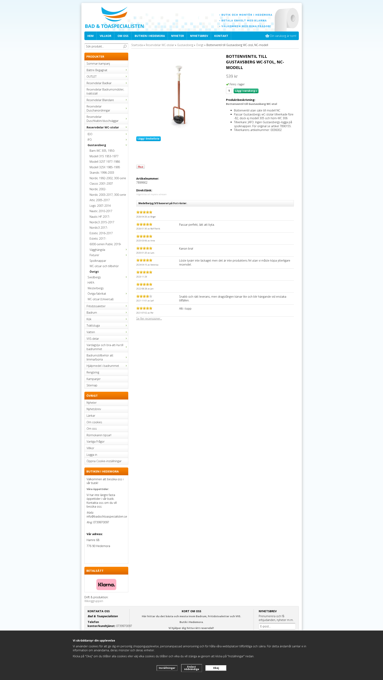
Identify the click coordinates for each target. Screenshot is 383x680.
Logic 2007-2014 (100, 206)
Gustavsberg (97, 145)
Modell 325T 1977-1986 (105, 161)
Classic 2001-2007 (101, 183)
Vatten (91, 332)
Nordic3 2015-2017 (102, 222)
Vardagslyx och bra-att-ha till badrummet (105, 347)
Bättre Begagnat (97, 70)
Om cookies (94, 422)
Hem (90, 36)
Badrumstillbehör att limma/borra (100, 357)
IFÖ (90, 140)
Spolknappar (98, 261)
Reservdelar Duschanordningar (98, 108)
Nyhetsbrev (199, 36)
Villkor (105, 36)
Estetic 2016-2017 (101, 233)
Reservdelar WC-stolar (103, 127)
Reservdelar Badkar (99, 83)
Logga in (92, 455)
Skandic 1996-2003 (102, 172)
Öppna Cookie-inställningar (104, 461)
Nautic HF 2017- (100, 216)
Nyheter (177, 36)
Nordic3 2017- (99, 227)
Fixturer (94, 255)
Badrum (92, 312)
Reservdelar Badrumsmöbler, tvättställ (105, 91)
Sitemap (92, 385)
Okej (216, 668)
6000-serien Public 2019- (105, 244)
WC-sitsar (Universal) (100, 299)
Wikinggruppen (93, 601)
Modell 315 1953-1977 (104, 156)
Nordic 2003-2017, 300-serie (108, 195)
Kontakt (221, 36)
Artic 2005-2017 (100, 200)
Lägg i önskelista (148, 138)
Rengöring (93, 372)
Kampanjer (94, 379)
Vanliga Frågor (96, 441)
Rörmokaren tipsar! (99, 435)
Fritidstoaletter (96, 306)
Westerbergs (96, 288)
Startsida (137, 45)
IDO (90, 134)
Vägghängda (97, 250)
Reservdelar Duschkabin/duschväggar (102, 119)
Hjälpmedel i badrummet (103, 366)
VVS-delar (93, 338)
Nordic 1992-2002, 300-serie (108, 178)
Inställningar (167, 668)
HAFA (91, 282)
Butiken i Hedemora (150, 36)
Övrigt (94, 272)
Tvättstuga (93, 325)
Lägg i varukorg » (246, 91)
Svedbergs (94, 277)
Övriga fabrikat (97, 293)
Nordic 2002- (98, 189)
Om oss (122, 36)
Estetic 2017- (98, 238)
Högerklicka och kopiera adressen (151, 194)
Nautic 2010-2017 (101, 211)
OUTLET (92, 76)
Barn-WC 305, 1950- (102, 151)
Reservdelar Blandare (100, 100)
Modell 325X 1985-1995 (105, 167)
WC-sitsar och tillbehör (104, 266)
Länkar (91, 415)
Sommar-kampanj (98, 63)
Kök (89, 319)
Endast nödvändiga (191, 668)
